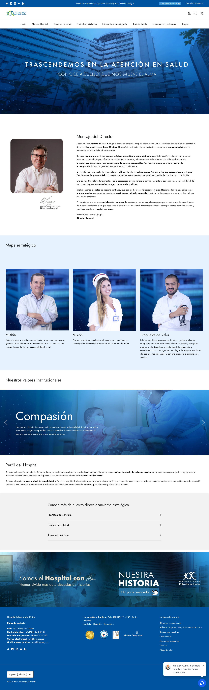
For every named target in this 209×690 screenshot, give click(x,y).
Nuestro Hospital (40, 24)
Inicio (23, 24)
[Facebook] (11, 3)
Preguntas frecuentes (169, 641)
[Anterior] (5, 422)
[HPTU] (16, 13)
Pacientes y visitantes (87, 24)
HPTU (16, 681)
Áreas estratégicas (58, 535)
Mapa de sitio (166, 650)
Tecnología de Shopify (27, 681)
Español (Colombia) (193, 3)
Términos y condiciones (170, 623)
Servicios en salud (62, 24)
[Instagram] (15, 3)
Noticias (163, 645)
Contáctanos (165, 636)
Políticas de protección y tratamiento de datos (181, 627)
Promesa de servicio (60, 515)
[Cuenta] (188, 13)
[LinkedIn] (23, 3)
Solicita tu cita (140, 24)
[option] (104, 71)
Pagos (185, 24)
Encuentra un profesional (164, 24)
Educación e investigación (114, 24)
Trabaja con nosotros (169, 632)
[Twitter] (7, 3)
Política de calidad (58, 525)
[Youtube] (19, 3)
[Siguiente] (203, 422)
